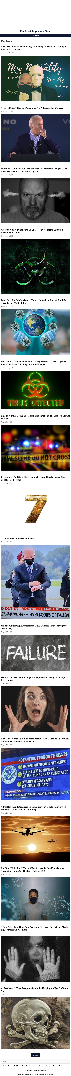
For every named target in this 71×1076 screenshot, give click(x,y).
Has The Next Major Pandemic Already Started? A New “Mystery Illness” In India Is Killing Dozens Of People (33, 363)
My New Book (7, 1066)
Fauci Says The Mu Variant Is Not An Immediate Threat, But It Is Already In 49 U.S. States (33, 301)
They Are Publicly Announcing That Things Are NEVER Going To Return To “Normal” (34, 48)
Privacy (41, 1066)
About (35, 1066)
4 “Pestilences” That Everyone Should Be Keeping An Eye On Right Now (34, 989)
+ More (35, 1055)
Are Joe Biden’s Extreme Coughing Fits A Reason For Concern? (33, 107)
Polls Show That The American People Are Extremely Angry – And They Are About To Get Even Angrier (34, 170)
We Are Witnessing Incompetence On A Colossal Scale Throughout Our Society (34, 627)
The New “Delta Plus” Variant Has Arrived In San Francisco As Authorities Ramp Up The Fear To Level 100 (32, 869)
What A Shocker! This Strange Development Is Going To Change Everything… (33, 679)
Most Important (63, 1066)
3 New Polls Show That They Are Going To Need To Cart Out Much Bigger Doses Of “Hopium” (34, 928)
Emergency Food (51, 1066)
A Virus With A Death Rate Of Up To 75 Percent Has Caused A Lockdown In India (32, 231)
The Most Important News (35, 31)
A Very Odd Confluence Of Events (18, 538)
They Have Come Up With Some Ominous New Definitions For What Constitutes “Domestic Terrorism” (35, 740)
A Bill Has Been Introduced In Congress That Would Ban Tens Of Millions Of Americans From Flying (33, 808)
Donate (28, 1066)
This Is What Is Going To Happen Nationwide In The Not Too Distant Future (35, 417)
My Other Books (19, 1066)
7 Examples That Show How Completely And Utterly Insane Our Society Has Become (33, 478)
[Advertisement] (35, 15)
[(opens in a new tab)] (35, 409)
